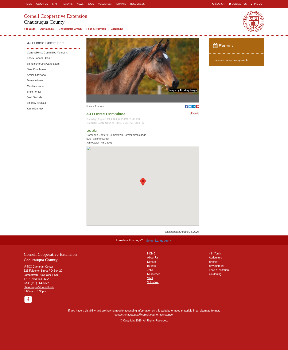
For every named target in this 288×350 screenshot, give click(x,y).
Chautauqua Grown (70, 28)
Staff (55, 4)
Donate (121, 4)
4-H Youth (29, 28)
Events (68, 4)
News (80, 4)
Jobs (91, 4)
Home (28, 4)
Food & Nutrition (96, 28)
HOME (151, 253)
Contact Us (239, 4)
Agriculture (47, 28)
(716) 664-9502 (40, 278)
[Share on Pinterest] (197, 106)
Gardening (117, 28)
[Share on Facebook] (186, 106)
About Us (42, 4)
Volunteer (105, 4)
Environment (216, 265)
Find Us (257, 4)
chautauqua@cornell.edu (39, 287)
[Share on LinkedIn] (193, 106)
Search (220, 4)
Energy (213, 261)
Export (194, 113)
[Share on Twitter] (190, 106)
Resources (137, 4)
